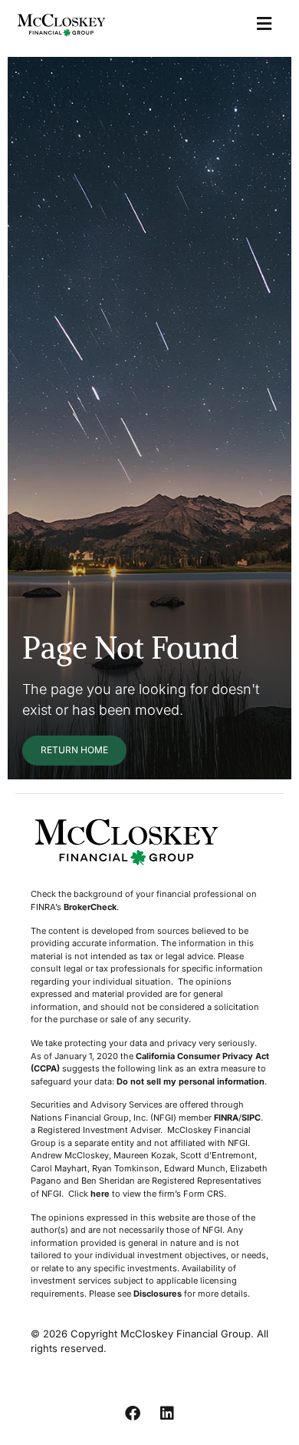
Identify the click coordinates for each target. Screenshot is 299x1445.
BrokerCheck (90, 907)
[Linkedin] (167, 1413)
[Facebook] (132, 1413)
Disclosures (157, 1293)
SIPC (251, 1117)
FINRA (226, 1117)
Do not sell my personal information (190, 1081)
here (100, 1193)
